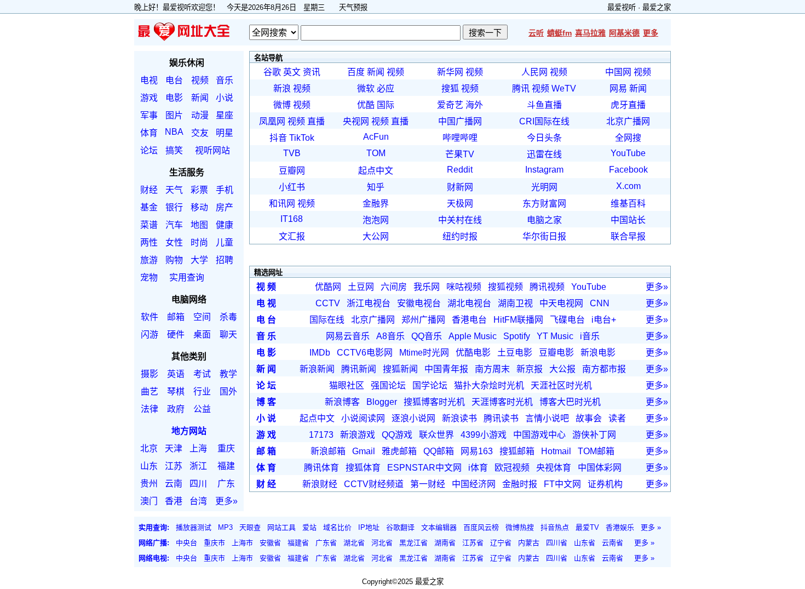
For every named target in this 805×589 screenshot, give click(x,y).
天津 (173, 448)
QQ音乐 (426, 336)
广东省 (326, 543)
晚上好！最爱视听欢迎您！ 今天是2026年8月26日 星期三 (233, 7)
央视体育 (553, 467)
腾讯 (521, 88)
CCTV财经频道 (374, 484)
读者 (617, 418)
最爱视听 (621, 7)
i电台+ (603, 319)
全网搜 (628, 137)
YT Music (555, 336)
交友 (200, 133)
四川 (198, 483)
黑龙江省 (413, 543)
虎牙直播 (628, 105)
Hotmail (556, 451)
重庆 (226, 448)
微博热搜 (519, 527)
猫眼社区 (346, 385)
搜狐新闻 (400, 369)
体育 (149, 133)
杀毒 (228, 317)
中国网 (618, 72)
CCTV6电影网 (365, 352)
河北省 (382, 543)
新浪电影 (598, 352)
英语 (176, 374)
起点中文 (375, 170)
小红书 (292, 187)
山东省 (584, 543)
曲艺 (149, 391)
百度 (356, 72)
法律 (149, 409)
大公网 (376, 236)
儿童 (224, 242)
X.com (628, 186)
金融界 (376, 203)
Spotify (516, 336)
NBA (174, 131)
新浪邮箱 (328, 451)
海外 (474, 105)
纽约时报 (460, 236)
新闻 (200, 97)
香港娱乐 (620, 527)
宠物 (149, 277)
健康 (224, 225)
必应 (385, 88)
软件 (149, 317)
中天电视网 (561, 303)
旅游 (149, 260)
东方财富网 (544, 203)
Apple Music (473, 336)
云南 (173, 483)
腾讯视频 (547, 286)
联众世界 (436, 434)
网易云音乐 (348, 336)
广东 (226, 483)
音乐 (224, 80)
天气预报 (353, 7)
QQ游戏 (397, 434)
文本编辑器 (439, 527)
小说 (224, 97)
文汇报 (292, 236)
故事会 (589, 418)
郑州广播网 (423, 319)
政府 (176, 409)
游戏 (149, 97)
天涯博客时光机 (502, 402)
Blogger (381, 402)
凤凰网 (272, 121)
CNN (600, 303)
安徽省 (270, 543)
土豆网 (361, 286)
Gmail (363, 451)
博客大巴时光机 (570, 402)
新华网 (450, 72)
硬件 (176, 334)
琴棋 (176, 391)
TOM (376, 153)
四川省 (556, 543)
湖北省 (354, 543)
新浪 (282, 88)
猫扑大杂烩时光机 (489, 385)
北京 (149, 448)
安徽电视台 (419, 303)
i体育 (478, 467)
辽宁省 (500, 543)
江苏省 (473, 543)
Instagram (544, 169)
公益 (202, 409)
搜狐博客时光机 (434, 402)
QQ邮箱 (438, 451)
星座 (224, 115)
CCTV (327, 303)
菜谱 (149, 225)
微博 (282, 105)
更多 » (651, 527)
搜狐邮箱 (516, 451)
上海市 (242, 543)
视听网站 (212, 150)
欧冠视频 (512, 467)
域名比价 (337, 527)
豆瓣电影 (556, 352)
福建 (226, 466)
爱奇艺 (450, 105)
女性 (174, 242)
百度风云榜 (481, 527)
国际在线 (326, 319)
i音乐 (590, 336)
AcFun (376, 136)
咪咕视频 (463, 286)
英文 (292, 72)
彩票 (199, 190)
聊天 (228, 334)
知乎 (375, 187)
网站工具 (281, 527)
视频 (200, 80)
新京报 (529, 369)
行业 (202, 391)
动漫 (200, 115)
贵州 (149, 483)
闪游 (149, 334)
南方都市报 (604, 369)
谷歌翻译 (400, 527)
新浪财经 (319, 484)
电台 (174, 80)
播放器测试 (193, 527)
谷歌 (272, 72)
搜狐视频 (505, 286)
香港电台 (469, 319)
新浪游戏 (357, 434)
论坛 (149, 150)
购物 (174, 260)
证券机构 (605, 484)
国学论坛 (429, 385)
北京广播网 (628, 121)
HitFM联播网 (518, 319)
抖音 (278, 137)
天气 (174, 190)
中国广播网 (460, 121)
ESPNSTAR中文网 (424, 467)
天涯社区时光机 (561, 385)
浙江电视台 (368, 303)
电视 (149, 80)
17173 (321, 434)
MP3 (225, 527)
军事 (149, 115)
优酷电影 (473, 352)
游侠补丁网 (594, 434)
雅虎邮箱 (399, 451)
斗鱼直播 (544, 105)
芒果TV (459, 154)
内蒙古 (528, 543)
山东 (149, 466)
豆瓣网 (292, 170)
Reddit (460, 169)
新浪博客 (342, 402)
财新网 (460, 187)
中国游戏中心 (539, 434)
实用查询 (186, 277)
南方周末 (492, 369)
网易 (618, 88)
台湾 (198, 501)
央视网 (356, 121)
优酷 (366, 105)
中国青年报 (446, 369)
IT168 (291, 219)
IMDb (319, 352)
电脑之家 (544, 220)
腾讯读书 (501, 418)
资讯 (311, 72)
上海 (198, 448)
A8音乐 (390, 336)
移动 (199, 207)
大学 (199, 260)
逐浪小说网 (413, 418)
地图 (199, 225)
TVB (292, 153)
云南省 (612, 543)
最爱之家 (656, 7)
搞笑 (174, 150)
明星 (224, 133)
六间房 (394, 286)
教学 (228, 374)
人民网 (534, 72)
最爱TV (587, 527)
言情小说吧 (547, 418)
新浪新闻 (317, 369)
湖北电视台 (469, 303)
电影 (174, 97)
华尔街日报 (544, 236)
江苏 (173, 466)
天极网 (460, 203)
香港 (173, 501)
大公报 (562, 369)
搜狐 (450, 88)
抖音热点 (554, 527)
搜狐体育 (363, 467)
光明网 (544, 187)
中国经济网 (474, 484)
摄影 (149, 374)
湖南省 (445, 543)
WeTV (563, 88)
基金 (149, 207)
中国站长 (628, 220)
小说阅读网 (363, 418)
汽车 (174, 225)
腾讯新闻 (358, 369)
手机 (224, 190)
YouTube (628, 153)
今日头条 (544, 137)
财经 (149, 190)
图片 (174, 115)
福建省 (298, 543)
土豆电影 (514, 352)
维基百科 (628, 203)
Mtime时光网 (424, 352)
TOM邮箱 (596, 451)
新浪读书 (459, 418)
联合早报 (628, 236)
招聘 (224, 260)
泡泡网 (376, 220)
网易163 (477, 451)
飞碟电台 (567, 319)
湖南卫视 (515, 303)
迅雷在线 (544, 154)
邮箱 (176, 317)
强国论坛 (388, 385)
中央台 (186, 543)
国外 (228, 391)
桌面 (202, 334)
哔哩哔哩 (460, 137)
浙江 (198, 466)
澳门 (149, 501)
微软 (366, 88)
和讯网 (282, 203)
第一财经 (427, 484)
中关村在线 (460, 220)
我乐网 (426, 286)
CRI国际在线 (544, 121)
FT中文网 (562, 484)
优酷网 (328, 286)
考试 (202, 374)
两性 (149, 242)
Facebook (628, 169)
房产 (224, 207)
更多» (226, 501)
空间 (202, 317)
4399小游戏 (484, 434)
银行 (174, 207)
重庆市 (214, 543)
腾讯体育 (321, 467)
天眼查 (250, 527)
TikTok (301, 137)
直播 (316, 121)
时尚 (199, 242)
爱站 (309, 527)
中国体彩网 (600, 467)
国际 (385, 105)
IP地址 (369, 527)
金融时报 (519, 484)
